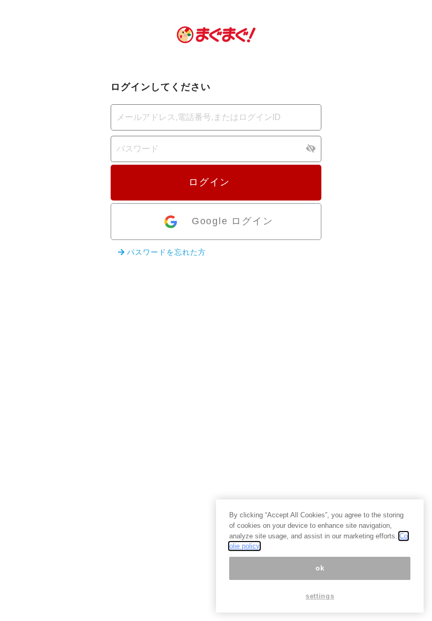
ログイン (211, 182)
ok (320, 568)
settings (320, 596)
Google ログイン (232, 221)
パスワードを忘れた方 (165, 252)
